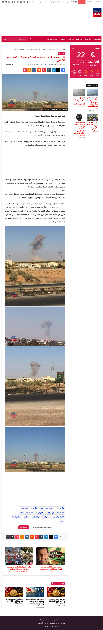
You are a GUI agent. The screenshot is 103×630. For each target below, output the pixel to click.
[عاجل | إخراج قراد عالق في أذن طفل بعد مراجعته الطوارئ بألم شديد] (79, 92)
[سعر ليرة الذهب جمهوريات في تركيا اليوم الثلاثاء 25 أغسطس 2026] (14, 592)
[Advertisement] (34, 20)
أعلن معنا (40, 623)
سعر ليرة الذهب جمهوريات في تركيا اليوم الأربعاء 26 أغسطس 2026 (57, 601)
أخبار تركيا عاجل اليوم (55, 512)
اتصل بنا (63, 623)
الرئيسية (96, 39)
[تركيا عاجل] (97, 12)
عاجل (26, 516)
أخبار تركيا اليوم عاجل (28, 508)
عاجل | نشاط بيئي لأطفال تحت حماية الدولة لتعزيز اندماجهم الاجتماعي (92, 126)
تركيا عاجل (36, 516)
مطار (61, 521)
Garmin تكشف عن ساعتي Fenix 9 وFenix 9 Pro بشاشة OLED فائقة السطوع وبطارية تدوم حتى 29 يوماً (79, 129)
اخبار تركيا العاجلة (26, 512)
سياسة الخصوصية (55, 623)
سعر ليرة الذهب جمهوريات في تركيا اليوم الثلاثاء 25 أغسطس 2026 (14, 601)
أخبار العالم (70, 39)
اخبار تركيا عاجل (57, 516)
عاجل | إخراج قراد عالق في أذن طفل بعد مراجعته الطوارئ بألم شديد (58, 2)
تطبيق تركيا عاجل (51, 39)
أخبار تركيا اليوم (45, 508)
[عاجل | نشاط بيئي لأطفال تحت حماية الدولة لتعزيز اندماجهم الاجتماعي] (92, 117)
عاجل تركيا (16, 516)
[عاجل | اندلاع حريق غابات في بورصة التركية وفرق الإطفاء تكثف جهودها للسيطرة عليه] (92, 92)
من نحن (46, 623)
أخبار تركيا (88, 39)
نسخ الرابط (23, 527)
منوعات (63, 39)
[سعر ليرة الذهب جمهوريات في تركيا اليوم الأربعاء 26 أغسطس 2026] (56, 592)
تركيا (45, 516)
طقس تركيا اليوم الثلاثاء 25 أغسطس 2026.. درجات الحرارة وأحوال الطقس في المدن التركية (35, 602)
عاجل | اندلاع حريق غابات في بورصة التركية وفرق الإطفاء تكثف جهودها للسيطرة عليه (92, 103)
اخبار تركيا (39, 512)
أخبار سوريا (79, 39)
